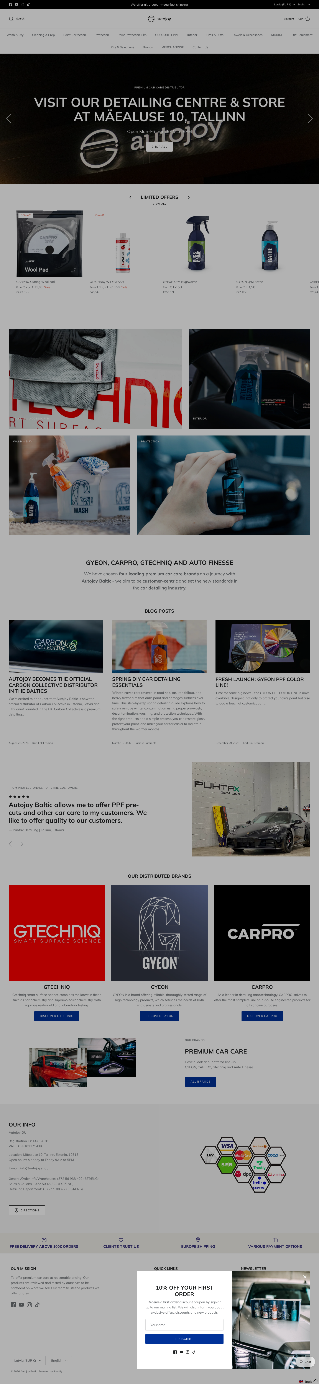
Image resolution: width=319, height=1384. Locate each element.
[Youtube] (181, 1352)
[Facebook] (175, 1352)
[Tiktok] (194, 1352)
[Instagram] (187, 1352)
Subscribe (184, 1338)
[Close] (305, 1277)
